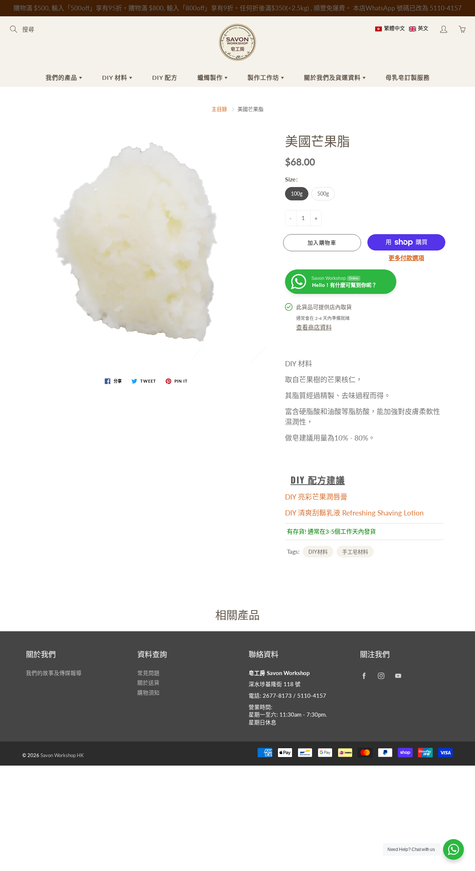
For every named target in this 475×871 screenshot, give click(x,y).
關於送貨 (148, 683)
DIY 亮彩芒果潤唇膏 (316, 496)
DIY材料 (318, 552)
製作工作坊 (264, 77)
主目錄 (219, 109)
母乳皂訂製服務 (408, 77)
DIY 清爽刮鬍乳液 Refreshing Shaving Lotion (354, 512)
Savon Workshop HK (62, 755)
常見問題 (148, 673)
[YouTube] (398, 675)
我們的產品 (62, 77)
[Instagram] (380, 675)
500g (323, 193)
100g (296, 193)
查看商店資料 (314, 327)
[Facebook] (363, 675)
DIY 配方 (164, 77)
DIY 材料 (115, 77)
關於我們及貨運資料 (333, 77)
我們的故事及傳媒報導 (54, 673)
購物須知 (148, 693)
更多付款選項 (406, 257)
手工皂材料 (355, 552)
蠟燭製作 (211, 77)
